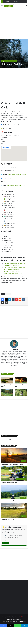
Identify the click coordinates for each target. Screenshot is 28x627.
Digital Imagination (17, 619)
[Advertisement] (14, 23)
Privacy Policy (22, 621)
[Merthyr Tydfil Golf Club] (7, 380)
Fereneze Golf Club (6, 397)
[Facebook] (2, 299)
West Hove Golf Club (20, 397)
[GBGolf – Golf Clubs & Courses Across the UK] (9, 5)
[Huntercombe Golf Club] (21, 380)
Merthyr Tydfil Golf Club (6, 385)
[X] (6, 299)
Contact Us (15, 621)
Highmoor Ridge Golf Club (9, 482)
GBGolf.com (14, 350)
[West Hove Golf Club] (21, 392)
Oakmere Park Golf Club (9, 501)
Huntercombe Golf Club (19, 385)
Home (4, 621)
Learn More (5, 542)
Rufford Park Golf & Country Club (12, 464)
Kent (15, 61)
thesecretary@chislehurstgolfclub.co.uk (16, 185)
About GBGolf (9, 621)
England (4, 61)
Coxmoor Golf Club (8, 1)
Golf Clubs (10, 61)
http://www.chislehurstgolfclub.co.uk (17, 174)
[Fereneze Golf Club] (7, 392)
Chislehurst (8, 293)
